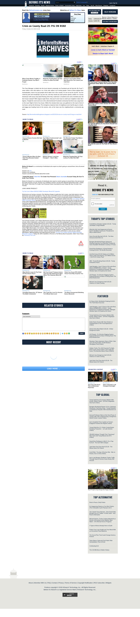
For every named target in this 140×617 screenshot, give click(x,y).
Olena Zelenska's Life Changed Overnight (109, 385)
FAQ (49, 583)
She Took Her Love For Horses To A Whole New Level (52, 293)
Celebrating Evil (94, 546)
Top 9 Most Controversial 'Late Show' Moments (52, 138)
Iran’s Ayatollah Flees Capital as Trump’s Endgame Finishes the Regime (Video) (101, 422)
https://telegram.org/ (110, 168)
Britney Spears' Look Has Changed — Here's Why (51, 157)
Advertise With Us (40, 583)
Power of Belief (59, 5)
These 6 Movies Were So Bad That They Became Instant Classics (31, 158)
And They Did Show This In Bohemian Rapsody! (94, 386)
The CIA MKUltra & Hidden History (99, 550)
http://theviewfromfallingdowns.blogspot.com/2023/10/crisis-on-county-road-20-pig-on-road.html (54, 114)
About (31, 583)
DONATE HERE (94, 12)
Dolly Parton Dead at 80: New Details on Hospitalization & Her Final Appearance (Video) (101, 323)
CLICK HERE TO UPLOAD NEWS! (110, 21)
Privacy (61, 583)
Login (110, 3)
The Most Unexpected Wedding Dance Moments (74, 293)
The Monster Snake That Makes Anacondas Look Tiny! (73, 138)
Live (84, 5)
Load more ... (53, 368)
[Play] (103, 35)
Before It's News (39, 2)
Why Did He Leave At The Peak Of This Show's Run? (32, 272)
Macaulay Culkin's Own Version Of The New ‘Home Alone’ (102, 104)
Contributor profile (38, 20)
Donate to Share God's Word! (103, 53)
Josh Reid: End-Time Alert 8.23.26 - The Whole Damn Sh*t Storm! (100, 447)
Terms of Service (71, 583)
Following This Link (29, 235)
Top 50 (92, 5)
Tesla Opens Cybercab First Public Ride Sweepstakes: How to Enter (100, 541)
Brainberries (26, 136)
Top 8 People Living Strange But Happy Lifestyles (101, 489)
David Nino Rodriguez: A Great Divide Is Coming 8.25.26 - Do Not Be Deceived (100, 249)
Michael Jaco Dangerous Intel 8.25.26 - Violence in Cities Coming (100, 282)
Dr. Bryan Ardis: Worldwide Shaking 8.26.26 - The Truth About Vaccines (102, 302)
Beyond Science (50, 5)
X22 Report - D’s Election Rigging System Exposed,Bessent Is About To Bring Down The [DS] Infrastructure (102, 276)
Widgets (108, 583)
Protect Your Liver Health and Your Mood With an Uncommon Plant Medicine (102, 530)
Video (87, 5)
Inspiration (79, 5)
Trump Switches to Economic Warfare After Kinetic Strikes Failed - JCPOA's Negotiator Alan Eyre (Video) (101, 316)
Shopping (105, 5)
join (30, 170)
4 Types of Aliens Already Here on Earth (100, 525)
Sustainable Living (70, 5)
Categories (112, 5)
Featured (31, 5)
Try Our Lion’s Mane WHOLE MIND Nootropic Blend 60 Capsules (41, 191)
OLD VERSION (110, 12)
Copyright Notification (85, 583)
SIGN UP (95, 194)
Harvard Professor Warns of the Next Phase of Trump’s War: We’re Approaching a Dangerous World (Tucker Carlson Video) (102, 416)
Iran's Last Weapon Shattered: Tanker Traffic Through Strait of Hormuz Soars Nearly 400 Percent (102, 459)
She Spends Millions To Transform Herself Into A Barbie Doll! (102, 124)
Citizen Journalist (61, 176)
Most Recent (98, 5)
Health (42, 5)
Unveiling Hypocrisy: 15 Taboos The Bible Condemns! (32, 293)
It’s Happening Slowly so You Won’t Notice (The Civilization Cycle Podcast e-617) (101, 507)
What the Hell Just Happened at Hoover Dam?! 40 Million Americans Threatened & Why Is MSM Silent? (101, 231)
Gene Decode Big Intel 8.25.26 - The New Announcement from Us (101, 237)
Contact (54, 583)
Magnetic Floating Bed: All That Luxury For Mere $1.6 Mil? (72, 157)
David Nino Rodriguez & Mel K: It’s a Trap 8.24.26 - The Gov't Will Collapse (101, 442)
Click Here (37, 176)
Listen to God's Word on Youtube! (103, 50)
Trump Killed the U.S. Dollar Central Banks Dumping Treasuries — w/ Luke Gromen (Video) (101, 429)
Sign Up (115, 3)
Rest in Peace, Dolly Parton (97, 502)
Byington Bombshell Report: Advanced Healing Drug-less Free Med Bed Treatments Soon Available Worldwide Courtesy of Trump (102, 243)
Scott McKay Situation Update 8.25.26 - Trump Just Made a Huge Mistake (102, 224)
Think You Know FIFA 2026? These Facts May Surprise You (73, 272)
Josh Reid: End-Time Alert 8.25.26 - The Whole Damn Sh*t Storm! (100, 361)
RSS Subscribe (99, 583)
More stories (46, 20)
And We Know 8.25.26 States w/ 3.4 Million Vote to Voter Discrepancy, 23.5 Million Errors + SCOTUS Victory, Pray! (102, 255)
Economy (37, 5)
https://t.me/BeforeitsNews (96, 174)
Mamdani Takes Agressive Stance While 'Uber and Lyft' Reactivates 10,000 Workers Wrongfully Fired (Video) (102, 343)
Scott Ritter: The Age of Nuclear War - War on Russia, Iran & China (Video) (102, 452)
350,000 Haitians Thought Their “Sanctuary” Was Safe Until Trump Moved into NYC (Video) (102, 436)
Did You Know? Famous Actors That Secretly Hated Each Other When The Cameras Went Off (53, 273)
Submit (103, 209)
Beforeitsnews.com (35, 10)
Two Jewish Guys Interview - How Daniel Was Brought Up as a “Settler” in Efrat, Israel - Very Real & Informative (102, 513)
